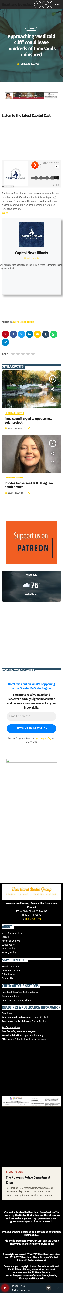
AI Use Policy (8, 948)
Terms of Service (38, 1243)
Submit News (8, 974)
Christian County (14, 413)
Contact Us (7, 978)
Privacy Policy (9, 952)
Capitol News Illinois (31, 252)
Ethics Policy (8, 944)
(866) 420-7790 (33, 919)
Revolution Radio (10, 996)
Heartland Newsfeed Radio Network (20, 992)
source (5, 212)
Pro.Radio (7, 1231)
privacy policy (43, 738)
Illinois (31, 28)
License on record (42, 1221)
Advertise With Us (11, 940)
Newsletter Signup (11, 966)
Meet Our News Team (12, 933)
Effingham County (14, 477)
